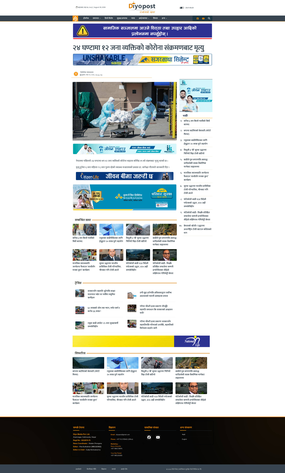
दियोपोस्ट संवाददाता (86, 72)
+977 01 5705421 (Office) (124, 439)
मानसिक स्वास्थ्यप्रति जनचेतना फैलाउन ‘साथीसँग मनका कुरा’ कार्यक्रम (84, 266)
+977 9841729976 (116, 448)
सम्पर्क (114, 469)
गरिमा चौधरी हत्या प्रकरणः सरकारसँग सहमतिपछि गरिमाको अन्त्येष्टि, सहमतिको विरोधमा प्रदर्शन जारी (156, 325)
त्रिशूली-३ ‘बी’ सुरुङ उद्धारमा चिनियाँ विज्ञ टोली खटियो (137, 239)
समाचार (96, 18)
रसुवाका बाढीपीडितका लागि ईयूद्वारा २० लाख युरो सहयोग (111, 239)
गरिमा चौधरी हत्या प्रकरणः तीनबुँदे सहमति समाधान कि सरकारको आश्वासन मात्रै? (156, 309)
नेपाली (183, 434)
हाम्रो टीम (124, 469)
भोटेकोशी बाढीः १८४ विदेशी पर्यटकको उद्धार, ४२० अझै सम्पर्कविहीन (137, 266)
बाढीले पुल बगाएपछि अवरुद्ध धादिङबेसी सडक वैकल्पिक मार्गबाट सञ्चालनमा (164, 241)
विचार (155, 18)
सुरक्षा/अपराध (122, 18)
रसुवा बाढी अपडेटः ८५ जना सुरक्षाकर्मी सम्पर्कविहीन (103, 324)
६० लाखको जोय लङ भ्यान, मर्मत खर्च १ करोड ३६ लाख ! (104, 309)
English (184, 439)
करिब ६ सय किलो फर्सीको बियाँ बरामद (83, 239)
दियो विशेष (109, 18)
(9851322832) (96, 447)
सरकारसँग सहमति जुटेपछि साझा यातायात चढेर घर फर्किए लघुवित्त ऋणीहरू (101, 294)
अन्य (163, 18)
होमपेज (86, 18)
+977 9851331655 (116, 455)
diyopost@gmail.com (123, 434)
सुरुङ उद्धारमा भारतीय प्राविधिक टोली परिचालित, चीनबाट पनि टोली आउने (110, 266)
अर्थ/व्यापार (143, 18)
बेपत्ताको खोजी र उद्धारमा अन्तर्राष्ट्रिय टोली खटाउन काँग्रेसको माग (197, 229)
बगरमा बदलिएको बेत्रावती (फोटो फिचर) (197, 132)
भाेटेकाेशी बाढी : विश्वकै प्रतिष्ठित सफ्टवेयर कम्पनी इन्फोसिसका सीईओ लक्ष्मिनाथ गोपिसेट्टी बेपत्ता (163, 268)
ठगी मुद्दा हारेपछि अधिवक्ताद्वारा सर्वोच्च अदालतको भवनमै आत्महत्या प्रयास (156, 294)
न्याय (133, 18)
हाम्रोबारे (78, 469)
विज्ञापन (103, 469)
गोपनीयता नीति (91, 469)
